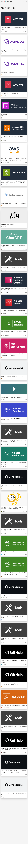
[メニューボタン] (2, 1)
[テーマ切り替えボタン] (26, 1)
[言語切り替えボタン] (23, 1)
